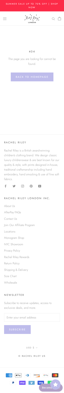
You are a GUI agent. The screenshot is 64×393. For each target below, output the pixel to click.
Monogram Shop (14, 238)
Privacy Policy (12, 250)
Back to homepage (32, 77)
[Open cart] (59, 18)
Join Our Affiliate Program (19, 225)
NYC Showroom (13, 244)
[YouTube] (39, 185)
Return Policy (11, 263)
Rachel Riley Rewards (16, 257)
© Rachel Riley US (31, 356)
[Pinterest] (31, 185)
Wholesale (10, 282)
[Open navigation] (4, 18)
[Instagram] (22, 185)
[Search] (53, 18)
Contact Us (10, 219)
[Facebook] (5, 185)
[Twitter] (14, 185)
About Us (9, 206)
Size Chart (10, 276)
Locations (9, 231)
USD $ (30, 347)
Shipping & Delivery (16, 270)
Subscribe (17, 329)
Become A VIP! (51, 387)
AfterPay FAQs (12, 212)
